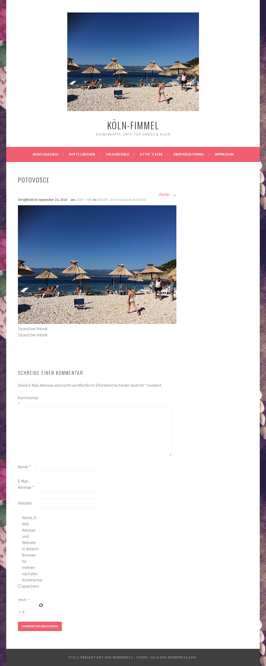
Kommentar (26, 400)
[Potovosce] (97, 322)
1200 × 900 (84, 200)
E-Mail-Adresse (26, 484)
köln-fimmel (133, 125)
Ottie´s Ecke (151, 154)
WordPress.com (182, 657)
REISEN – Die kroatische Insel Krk (121, 200)
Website (25, 503)
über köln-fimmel (188, 154)
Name (24, 466)
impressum (224, 154)
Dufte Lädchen (82, 154)
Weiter (165, 194)
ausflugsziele (45, 154)
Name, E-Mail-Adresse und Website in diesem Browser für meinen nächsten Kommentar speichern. (30, 552)
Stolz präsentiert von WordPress (100, 657)
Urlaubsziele (117, 154)
